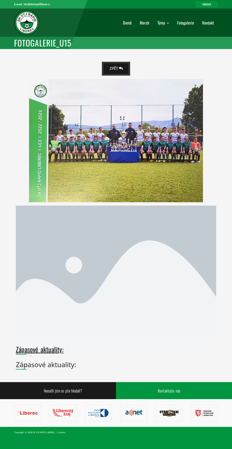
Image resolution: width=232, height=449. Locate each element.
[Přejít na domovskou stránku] (27, 22)
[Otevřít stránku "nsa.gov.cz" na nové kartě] (204, 413)
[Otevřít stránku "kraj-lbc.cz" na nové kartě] (63, 413)
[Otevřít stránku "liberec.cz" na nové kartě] (27, 413)
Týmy (161, 23)
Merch (144, 23)
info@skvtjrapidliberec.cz (37, 4)
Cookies (61, 432)
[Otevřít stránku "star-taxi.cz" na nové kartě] (169, 413)
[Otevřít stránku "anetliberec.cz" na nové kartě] (133, 413)
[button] (207, 4)
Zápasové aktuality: (40, 349)
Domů (127, 23)
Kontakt (208, 23)
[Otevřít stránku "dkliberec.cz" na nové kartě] (98, 413)
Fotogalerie (185, 23)
